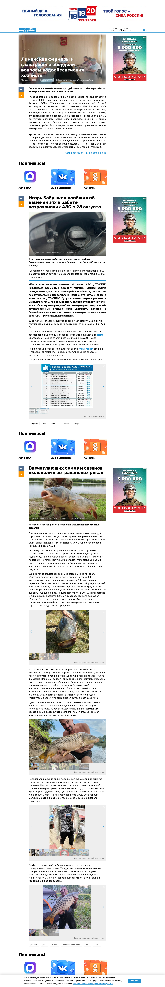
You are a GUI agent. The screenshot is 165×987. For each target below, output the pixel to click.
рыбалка (34, 945)
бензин (54, 424)
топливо (66, 424)
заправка (34, 424)
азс (44, 424)
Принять (134, 981)
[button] (103, 385)
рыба (44, 945)
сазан (97, 945)
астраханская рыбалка (71, 945)
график (77, 424)
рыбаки (54, 945)
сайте (100, 334)
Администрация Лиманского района (85, 152)
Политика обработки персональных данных (93, 984)
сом (87, 945)
